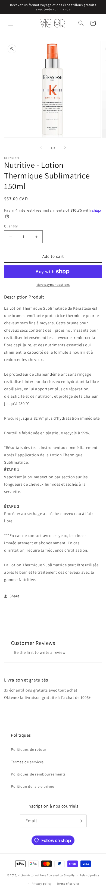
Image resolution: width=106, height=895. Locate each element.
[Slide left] (41, 148)
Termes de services (27, 761)
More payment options (53, 284)
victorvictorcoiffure (32, 875)
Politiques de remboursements (38, 774)
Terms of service (68, 883)
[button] (11, 23)
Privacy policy (42, 883)
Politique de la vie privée (32, 786)
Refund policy (89, 875)
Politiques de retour (28, 749)
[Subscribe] (80, 821)
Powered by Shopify (61, 875)
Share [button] (15, 595)
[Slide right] (65, 148)
